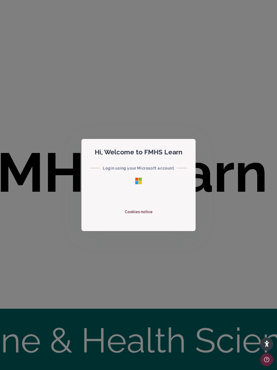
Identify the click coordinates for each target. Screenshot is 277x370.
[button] (266, 343)
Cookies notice (139, 212)
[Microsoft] (138, 181)
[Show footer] (266, 359)
